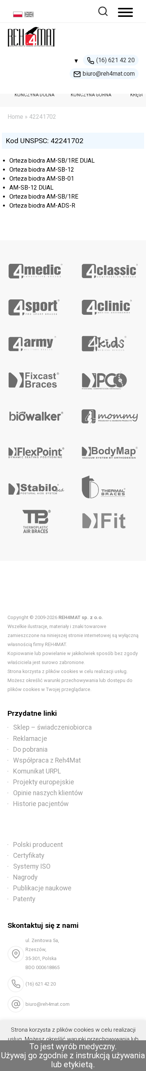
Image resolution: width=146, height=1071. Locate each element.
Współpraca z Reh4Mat (47, 760)
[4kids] (109, 341)
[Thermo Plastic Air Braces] (36, 523)
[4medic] (36, 268)
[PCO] (109, 377)
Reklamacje (30, 738)
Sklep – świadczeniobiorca (52, 727)
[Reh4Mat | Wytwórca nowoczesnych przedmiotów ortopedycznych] (31, 48)
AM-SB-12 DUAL (31, 187)
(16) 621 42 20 (115, 60)
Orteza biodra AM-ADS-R (42, 205)
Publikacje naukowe (42, 888)
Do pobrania (30, 749)
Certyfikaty (28, 855)
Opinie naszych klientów (48, 793)
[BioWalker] (36, 414)
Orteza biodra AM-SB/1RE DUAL (52, 160)
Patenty (24, 899)
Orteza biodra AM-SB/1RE (43, 196)
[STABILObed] (36, 486)
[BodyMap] (109, 450)
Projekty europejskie (43, 782)
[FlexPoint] (36, 450)
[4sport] (36, 305)
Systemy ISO (32, 866)
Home (15, 116)
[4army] (36, 341)
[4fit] (109, 523)
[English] (30, 15)
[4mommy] (109, 414)
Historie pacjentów (41, 804)
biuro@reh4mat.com (109, 73)
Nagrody (25, 877)
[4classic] (109, 268)
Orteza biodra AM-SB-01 (41, 178)
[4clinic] (109, 305)
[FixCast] (36, 377)
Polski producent (38, 844)
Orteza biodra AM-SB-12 (41, 169)
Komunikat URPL (37, 771)
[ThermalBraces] (109, 486)
